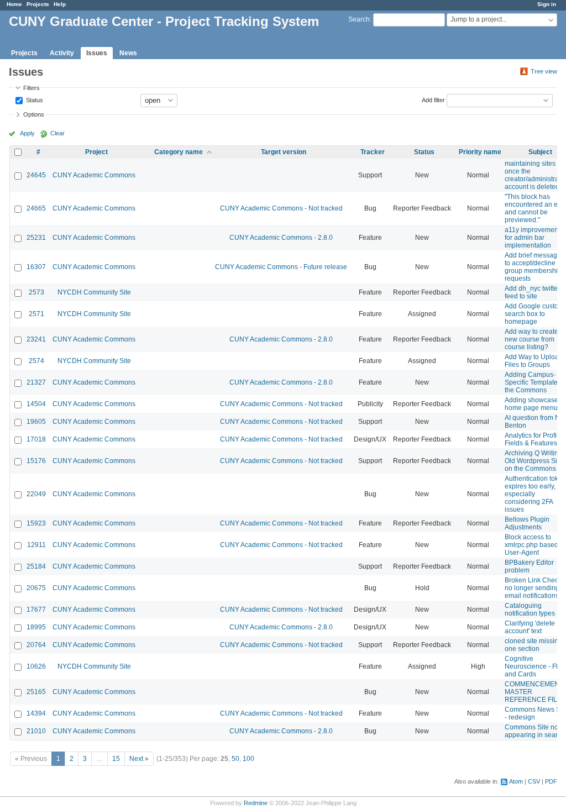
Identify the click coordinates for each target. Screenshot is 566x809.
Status (33, 99)
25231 (36, 237)
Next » (139, 759)
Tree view (544, 71)
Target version (283, 152)
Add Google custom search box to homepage (534, 313)
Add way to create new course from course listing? (531, 339)
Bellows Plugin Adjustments (527, 523)
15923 (36, 523)
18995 (36, 627)
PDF (551, 781)
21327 (36, 382)
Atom (516, 781)
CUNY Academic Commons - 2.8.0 (281, 237)
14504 (36, 404)
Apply (27, 133)
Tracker (372, 152)
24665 (36, 208)
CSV (534, 781)
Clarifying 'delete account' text (530, 627)
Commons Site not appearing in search (535, 731)
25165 (36, 692)
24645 (36, 175)
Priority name (480, 152)
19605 (36, 421)
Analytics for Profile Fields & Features (533, 439)
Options (33, 114)
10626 (36, 666)
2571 (36, 314)
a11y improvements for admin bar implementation (534, 237)
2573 (36, 292)
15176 (36, 461)
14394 (36, 713)
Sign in (546, 4)
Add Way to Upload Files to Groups (534, 361)
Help (60, 4)
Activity (62, 53)
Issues (96, 53)
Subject (540, 152)
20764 (36, 645)
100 (248, 759)
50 (235, 759)
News (128, 53)
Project (96, 152)
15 (116, 759)
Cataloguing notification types (530, 609)
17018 (36, 439)
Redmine (256, 803)
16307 (36, 267)
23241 (36, 339)
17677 (36, 609)
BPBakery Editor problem (529, 566)
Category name (178, 152)
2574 (36, 361)
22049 (36, 494)
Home (14, 4)
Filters (31, 88)
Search (359, 19)
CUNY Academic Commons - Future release (281, 267)
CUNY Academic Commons (94, 175)
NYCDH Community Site (94, 292)
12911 (36, 545)
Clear (57, 133)
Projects (38, 4)
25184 (36, 566)
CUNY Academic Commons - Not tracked (281, 208)
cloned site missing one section (533, 645)
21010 (36, 731)
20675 (36, 588)
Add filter (433, 99)
